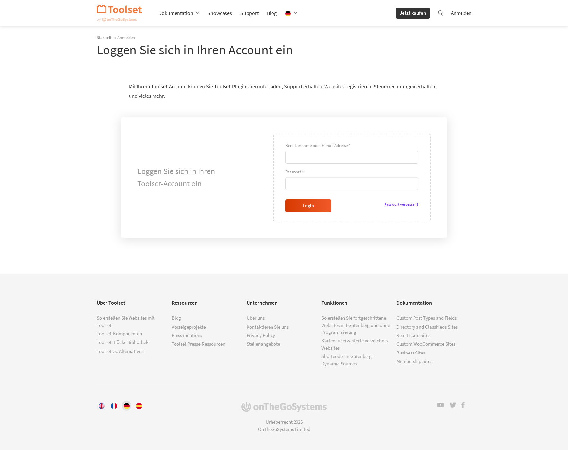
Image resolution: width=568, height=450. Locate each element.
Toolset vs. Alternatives (120, 351)
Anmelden (461, 13)
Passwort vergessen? (401, 204)
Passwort (294, 172)
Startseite (105, 37)
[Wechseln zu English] (102, 406)
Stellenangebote (263, 344)
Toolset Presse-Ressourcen (198, 344)
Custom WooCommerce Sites (425, 344)
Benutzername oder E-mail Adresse (317, 145)
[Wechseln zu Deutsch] (127, 406)
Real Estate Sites (413, 335)
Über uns (256, 318)
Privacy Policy (261, 335)
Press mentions (187, 335)
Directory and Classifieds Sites (427, 327)
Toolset (119, 13)
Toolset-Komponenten (119, 334)
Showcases (219, 13)
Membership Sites (414, 361)
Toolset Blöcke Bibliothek (122, 342)
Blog (272, 13)
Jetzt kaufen (413, 13)
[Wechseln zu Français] (114, 406)
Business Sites (410, 353)
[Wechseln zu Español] (139, 406)
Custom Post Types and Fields (426, 318)
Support (249, 13)
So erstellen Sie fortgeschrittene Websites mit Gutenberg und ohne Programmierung (355, 325)
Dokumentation (175, 13)
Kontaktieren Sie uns (268, 327)
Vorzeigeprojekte (189, 327)
